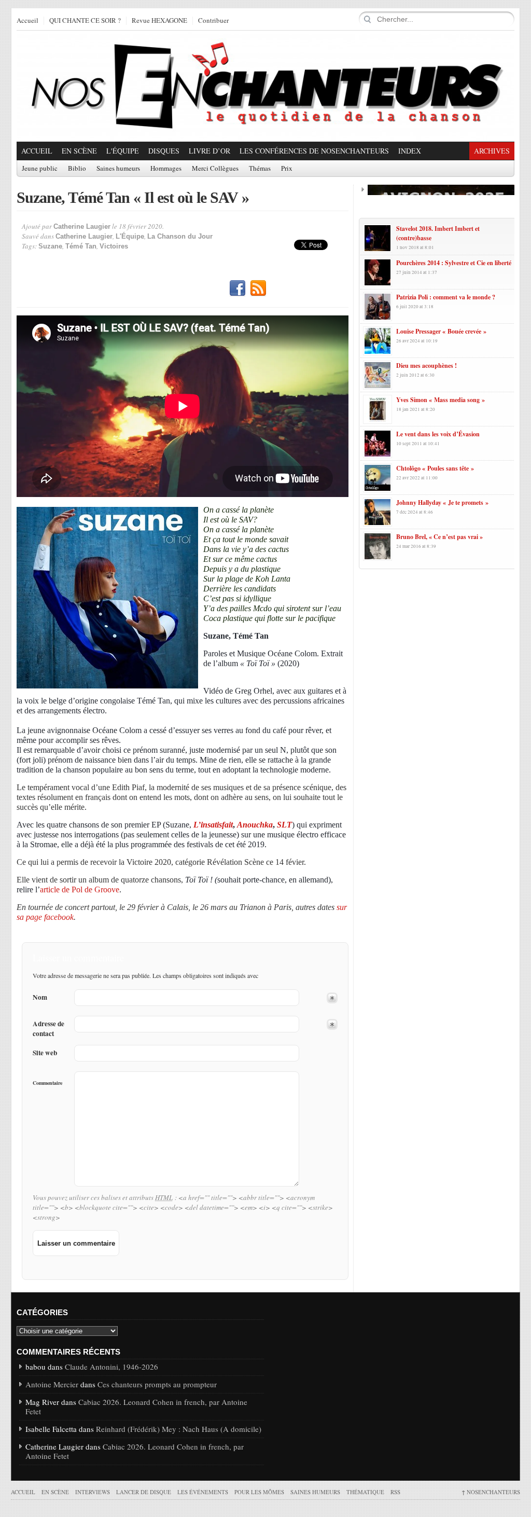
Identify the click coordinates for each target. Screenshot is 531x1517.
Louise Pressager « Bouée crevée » (441, 331)
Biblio (77, 168)
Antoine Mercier (51, 1384)
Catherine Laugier (81, 226)
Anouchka (255, 824)
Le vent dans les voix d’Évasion (438, 434)
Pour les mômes (259, 1492)
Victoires (114, 246)
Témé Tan (80, 246)
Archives (492, 151)
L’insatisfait (213, 824)
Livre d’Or (209, 151)
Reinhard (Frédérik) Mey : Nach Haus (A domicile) (178, 1429)
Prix (286, 168)
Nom (40, 997)
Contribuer (213, 21)
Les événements (202, 1492)
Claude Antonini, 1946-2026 (111, 1366)
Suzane (50, 246)
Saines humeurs (118, 168)
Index (409, 151)
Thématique (365, 1492)
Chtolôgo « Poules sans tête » (435, 468)
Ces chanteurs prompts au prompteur (157, 1384)
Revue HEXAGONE (159, 21)
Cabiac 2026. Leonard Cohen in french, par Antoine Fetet (136, 1406)
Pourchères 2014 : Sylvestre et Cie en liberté (453, 262)
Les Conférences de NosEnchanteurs (314, 151)
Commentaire (47, 1082)
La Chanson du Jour (180, 236)
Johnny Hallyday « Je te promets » (442, 502)
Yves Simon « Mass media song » (440, 399)
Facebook (237, 288)
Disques (163, 151)
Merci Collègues (215, 168)
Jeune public (40, 168)
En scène (79, 151)
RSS (258, 288)
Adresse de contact (48, 1029)
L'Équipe (122, 151)
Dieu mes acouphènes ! (426, 365)
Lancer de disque (143, 1492)
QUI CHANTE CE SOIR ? (85, 21)
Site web (45, 1053)
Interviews (92, 1492)
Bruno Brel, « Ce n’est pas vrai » (439, 536)
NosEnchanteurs (491, 1492)
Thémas (260, 168)
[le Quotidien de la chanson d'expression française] (265, 86)
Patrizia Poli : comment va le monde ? (445, 297)
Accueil (27, 21)
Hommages (165, 168)
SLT (284, 824)
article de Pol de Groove (79, 889)
